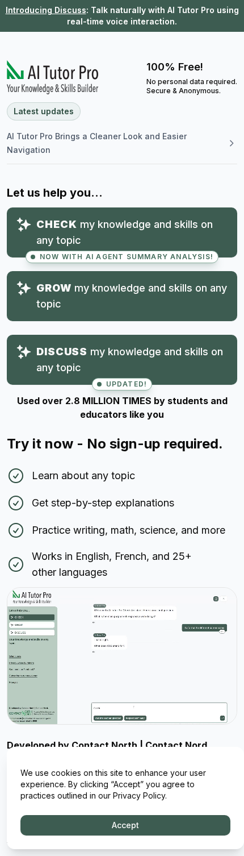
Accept (125, 825)
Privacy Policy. (140, 795)
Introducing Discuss (46, 10)
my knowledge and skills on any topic (124, 237)
